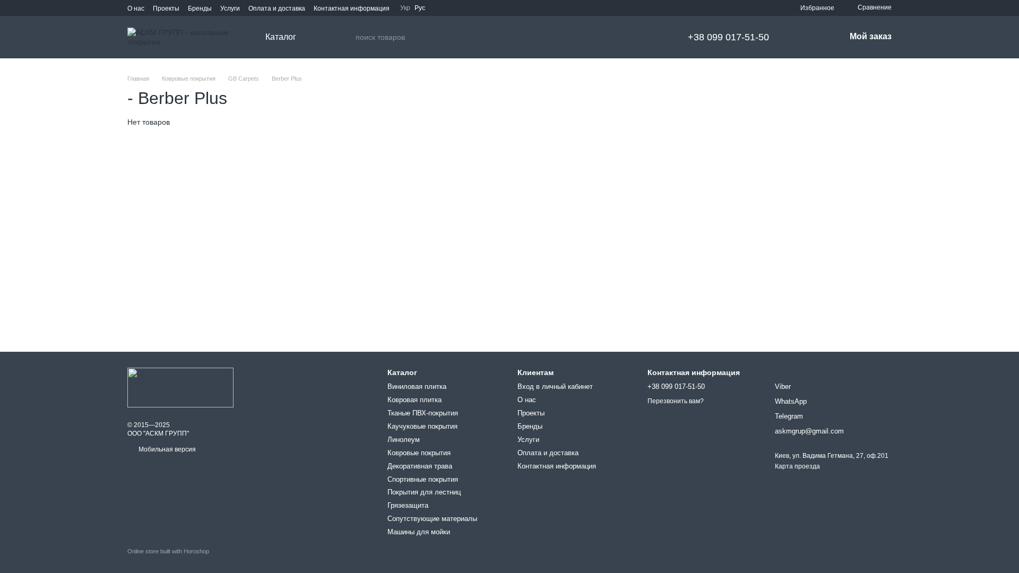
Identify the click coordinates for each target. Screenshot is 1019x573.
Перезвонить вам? (675, 401)
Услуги (230, 8)
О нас (135, 8)
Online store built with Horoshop (168, 551)
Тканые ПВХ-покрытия (422, 413)
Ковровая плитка (414, 400)
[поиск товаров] (347, 37)
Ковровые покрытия (419, 453)
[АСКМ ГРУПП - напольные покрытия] (180, 387)
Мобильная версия (166, 449)
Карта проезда (797, 466)
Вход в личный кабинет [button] (555, 386)
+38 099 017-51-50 (728, 37)
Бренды (200, 8)
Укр (405, 8)
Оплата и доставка (276, 8)
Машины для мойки (418, 532)
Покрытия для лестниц (424, 492)
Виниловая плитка (416, 386)
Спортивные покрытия (422, 479)
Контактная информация (352, 8)
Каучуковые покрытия (422, 426)
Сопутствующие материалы (432, 519)
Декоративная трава (419, 466)
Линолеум (403, 440)
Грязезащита (407, 505)
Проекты (166, 8)
